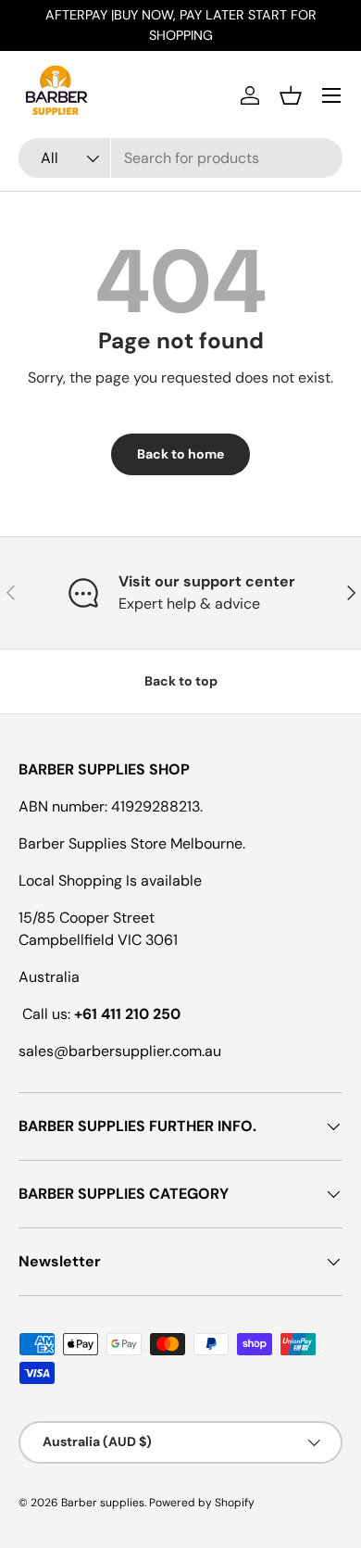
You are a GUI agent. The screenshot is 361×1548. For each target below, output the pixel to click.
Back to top (181, 681)
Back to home (180, 454)
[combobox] (180, 158)
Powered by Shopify (202, 1502)
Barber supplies (102, 1502)
